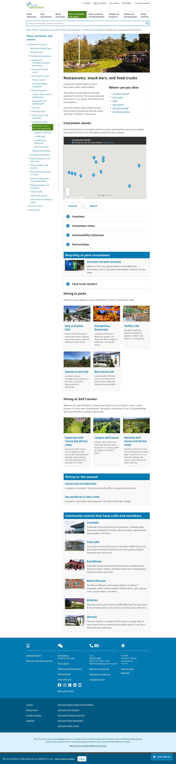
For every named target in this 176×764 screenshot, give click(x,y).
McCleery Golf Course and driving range (135, 441)
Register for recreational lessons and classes (41, 63)
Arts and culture (35, 206)
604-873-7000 (95, 658)
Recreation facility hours (41, 48)
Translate (102, 3)
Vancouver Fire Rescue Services (71, 715)
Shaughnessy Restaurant (40, 141)
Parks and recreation (71, 30)
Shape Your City (64, 679)
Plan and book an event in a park (40, 173)
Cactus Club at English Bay (80, 483)
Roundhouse (94, 561)
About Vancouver (60, 15)
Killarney (92, 600)
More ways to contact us (99, 674)
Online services (143, 3)
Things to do (34, 210)
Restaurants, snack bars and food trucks (41, 127)
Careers (115, 3)
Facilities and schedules (93, 30)
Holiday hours (36, 52)
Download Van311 (34, 655)
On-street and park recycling (104, 261)
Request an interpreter (99, 669)
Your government (46, 15)
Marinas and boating (41, 150)
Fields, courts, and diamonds (40, 116)
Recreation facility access (40, 70)
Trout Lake (93, 541)
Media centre (32, 710)
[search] (147, 23)
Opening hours (127, 669)
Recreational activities (39, 154)
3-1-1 (91, 655)
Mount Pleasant (96, 580)
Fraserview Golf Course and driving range (76, 441)
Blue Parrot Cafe (41, 147)
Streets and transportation (130, 15)
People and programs (114, 15)
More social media (66, 691)
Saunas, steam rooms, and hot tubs (42, 95)
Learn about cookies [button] (65, 758)
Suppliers (30, 720)
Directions (125, 673)
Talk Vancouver (64, 674)
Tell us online (63, 663)
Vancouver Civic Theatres (68, 710)
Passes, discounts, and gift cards (40, 159)
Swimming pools (39, 90)
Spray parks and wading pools (39, 102)
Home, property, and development (96, 15)
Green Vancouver (31, 15)
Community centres (40, 76)
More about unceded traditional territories (88, 745)
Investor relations (33, 715)
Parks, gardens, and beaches (39, 166)
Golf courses (118, 104)
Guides (128, 3)
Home (28, 30)
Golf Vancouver (39, 111)
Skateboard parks (40, 122)
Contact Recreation (38, 195)
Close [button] (82, 758)
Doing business (145, 15)
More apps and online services (39, 661)
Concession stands (121, 93)
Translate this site (97, 679)
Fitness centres (38, 80)
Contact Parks (36, 191)
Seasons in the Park (43, 132)
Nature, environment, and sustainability (39, 179)
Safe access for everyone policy (41, 200)
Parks (115, 101)
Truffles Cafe (39, 136)
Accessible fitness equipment (40, 85)
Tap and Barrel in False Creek (82, 496)
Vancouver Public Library (68, 726)
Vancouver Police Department (70, 720)
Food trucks (118, 97)
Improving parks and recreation (39, 186)
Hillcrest (92, 616)
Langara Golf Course (107, 437)
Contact (87, 3)
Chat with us (63, 655)
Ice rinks (36, 107)
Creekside (93, 522)
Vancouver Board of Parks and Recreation (75, 705)
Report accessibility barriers (70, 669)
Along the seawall (120, 108)
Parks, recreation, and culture (77, 15)
